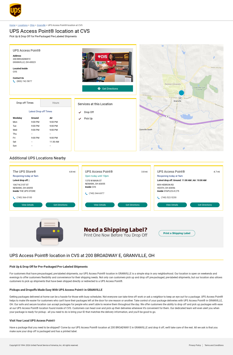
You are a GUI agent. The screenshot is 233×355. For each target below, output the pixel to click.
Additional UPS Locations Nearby (38, 158)
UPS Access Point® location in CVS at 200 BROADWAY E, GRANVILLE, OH (82, 255)
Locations (23, 25)
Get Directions (110, 88)
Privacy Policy (195, 345)
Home (12, 25)
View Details (28, 205)
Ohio (32, 25)
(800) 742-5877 (24, 81)
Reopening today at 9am (25, 176)
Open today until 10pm (97, 176)
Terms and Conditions (214, 345)
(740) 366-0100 (24, 197)
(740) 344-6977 (96, 193)
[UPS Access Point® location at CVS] (116, 246)
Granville (41, 25)
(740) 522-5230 (168, 197)
